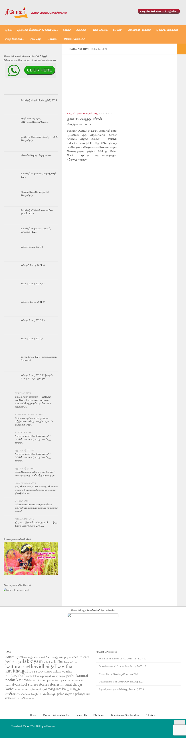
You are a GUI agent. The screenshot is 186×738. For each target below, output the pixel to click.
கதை (52, 689)
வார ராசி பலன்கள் (25, 698)
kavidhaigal (43, 666)
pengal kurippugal (54, 676)
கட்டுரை (117, 29)
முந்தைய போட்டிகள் (167, 29)
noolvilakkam (34, 676)
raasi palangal (49, 680)
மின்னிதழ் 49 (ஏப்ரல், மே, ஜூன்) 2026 (39, 100)
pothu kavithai (17, 680)
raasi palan (35, 680)
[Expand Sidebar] (181, 49)
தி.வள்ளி (81, 113)
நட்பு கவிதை (45, 693)
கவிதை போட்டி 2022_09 (33, 320)
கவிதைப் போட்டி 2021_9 (33, 301)
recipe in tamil (75, 680)
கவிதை (67, 29)
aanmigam (14, 656)
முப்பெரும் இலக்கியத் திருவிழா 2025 (37, 29)
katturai (13, 666)
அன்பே (33, 689)
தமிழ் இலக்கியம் (14, 39)
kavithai (65, 666)
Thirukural (150, 715)
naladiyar (48, 671)
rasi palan (61, 680)
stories (44, 684)
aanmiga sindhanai (34, 657)
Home (33, 715)
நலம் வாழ (36, 39)
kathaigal (74, 662)
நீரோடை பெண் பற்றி (75, 39)
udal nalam (22, 689)
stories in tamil (61, 684)
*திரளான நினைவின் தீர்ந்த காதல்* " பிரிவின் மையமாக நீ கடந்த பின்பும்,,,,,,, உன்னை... (33, 439)
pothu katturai (77, 676)
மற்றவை (52, 39)
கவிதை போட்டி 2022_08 (33, 283)
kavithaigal (16, 671)
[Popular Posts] (31, 91)
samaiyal (12, 684)
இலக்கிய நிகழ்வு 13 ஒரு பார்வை (36, 155)
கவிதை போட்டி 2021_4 (32, 338)
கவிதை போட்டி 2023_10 (134, 666)
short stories (28, 684)
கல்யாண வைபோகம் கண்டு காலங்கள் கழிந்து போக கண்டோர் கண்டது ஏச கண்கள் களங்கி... (36, 508)
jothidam (48, 661)
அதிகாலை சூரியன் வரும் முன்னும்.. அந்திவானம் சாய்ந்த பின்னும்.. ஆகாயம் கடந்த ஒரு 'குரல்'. (34, 421)
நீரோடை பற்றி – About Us (56, 715)
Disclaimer (98, 715)
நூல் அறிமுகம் (65, 693)
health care (81, 657)
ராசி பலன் (10, 698)
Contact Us (81, 715)
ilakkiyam (32, 661)
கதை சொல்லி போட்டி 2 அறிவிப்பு (159, 11)
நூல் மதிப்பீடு (100, 29)
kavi (26, 666)
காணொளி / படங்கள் (139, 29)
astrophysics (66, 657)
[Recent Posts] (13, 91)
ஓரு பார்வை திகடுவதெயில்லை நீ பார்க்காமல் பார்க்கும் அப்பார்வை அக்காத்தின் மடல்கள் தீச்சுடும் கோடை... (36, 490)
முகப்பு (8, 29)
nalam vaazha (62, 671)
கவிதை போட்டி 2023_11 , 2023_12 (129, 658)
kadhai (59, 662)
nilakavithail (15, 675)
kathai (66, 662)
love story (36, 671)
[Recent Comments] (49, 91)
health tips (13, 662)
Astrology (51, 657)
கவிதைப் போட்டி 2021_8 (33, 265)
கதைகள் (81, 29)
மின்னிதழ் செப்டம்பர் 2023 (126, 674)
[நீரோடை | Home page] (16, 12)
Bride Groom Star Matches (125, 715)
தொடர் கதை (92, 113)
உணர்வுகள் (41, 689)
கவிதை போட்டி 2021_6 (32, 247)
